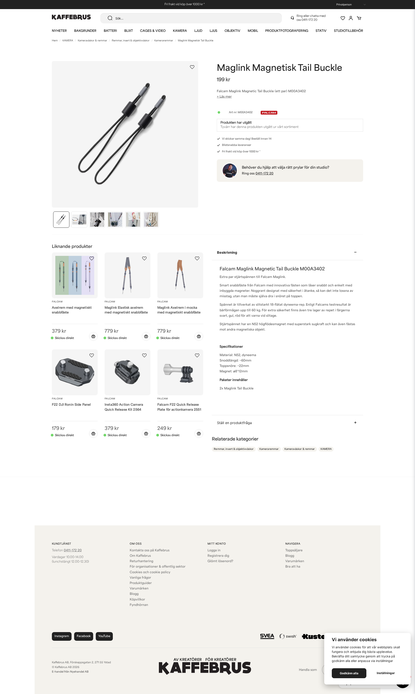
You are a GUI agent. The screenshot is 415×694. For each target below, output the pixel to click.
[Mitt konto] (351, 18)
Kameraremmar (163, 41)
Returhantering (141, 561)
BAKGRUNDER (85, 31)
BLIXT (128, 31)
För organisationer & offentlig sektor (157, 566)
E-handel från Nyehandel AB (70, 672)
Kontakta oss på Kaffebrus (149, 550)
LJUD (198, 31)
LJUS (213, 31)
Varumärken (139, 588)
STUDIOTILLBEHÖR (348, 31)
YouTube (104, 636)
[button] (192, 67)
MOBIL (253, 31)
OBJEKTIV (232, 31)
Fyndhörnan (139, 605)
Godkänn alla (349, 673)
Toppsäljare (294, 550)
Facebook (84, 636)
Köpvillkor (137, 599)
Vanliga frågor (140, 577)
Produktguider (141, 583)
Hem (55, 41)
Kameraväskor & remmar (92, 41)
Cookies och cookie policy (150, 572)
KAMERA (180, 31)
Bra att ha (292, 566)
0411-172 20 (309, 20)
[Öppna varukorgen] (359, 18)
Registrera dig (218, 556)
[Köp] (146, 336)
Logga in (214, 550)
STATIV (321, 31)
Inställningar (386, 673)
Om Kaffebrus (140, 556)
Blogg (134, 594)
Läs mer (226, 96)
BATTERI (110, 31)
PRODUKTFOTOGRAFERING (286, 31)
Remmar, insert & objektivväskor (131, 41)
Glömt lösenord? (220, 561)
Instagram (61, 636)
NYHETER (59, 31)
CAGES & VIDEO (153, 31)
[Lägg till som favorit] (342, 18)
